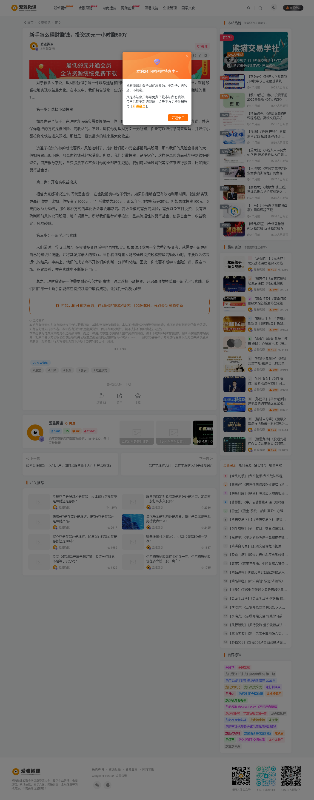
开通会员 (178, 117)
